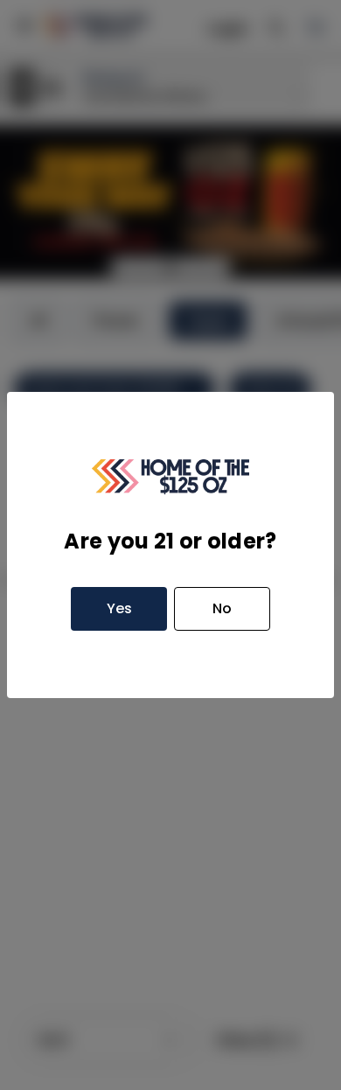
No (222, 608)
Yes (119, 608)
